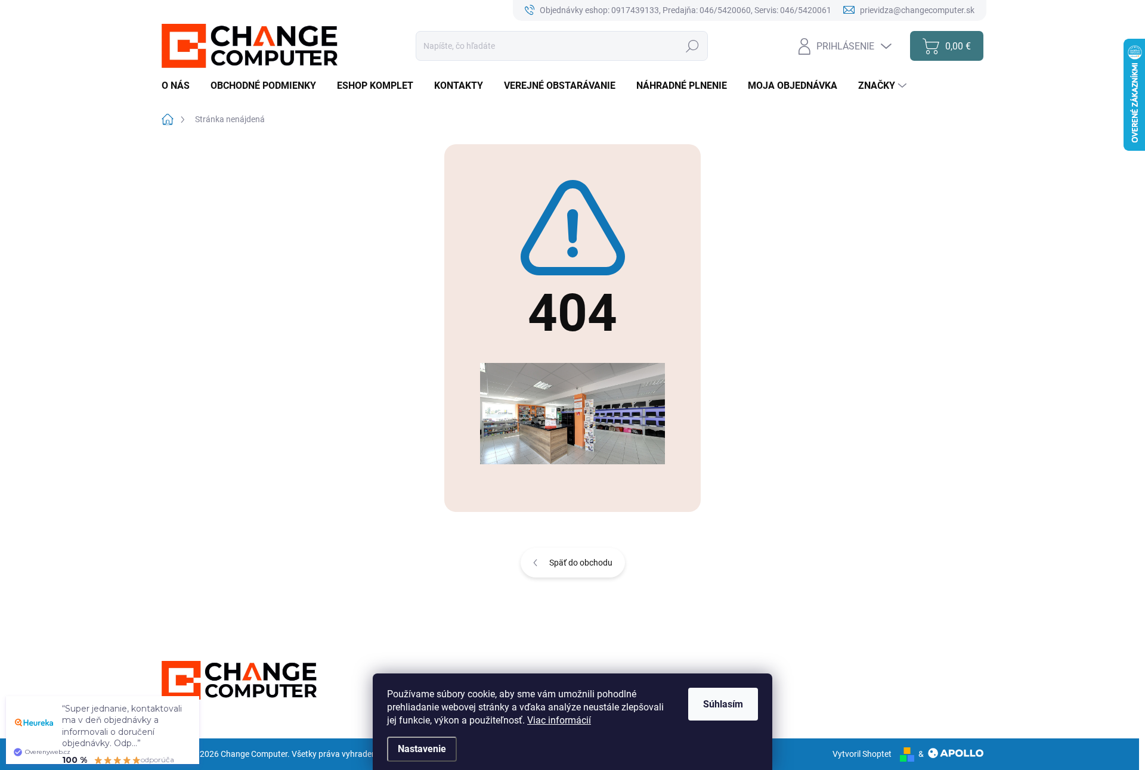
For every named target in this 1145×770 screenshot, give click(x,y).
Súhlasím (723, 704)
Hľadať (692, 46)
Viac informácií (559, 720)
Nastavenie (422, 749)
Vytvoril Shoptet (862, 754)
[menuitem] (180, 86)
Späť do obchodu (580, 562)
